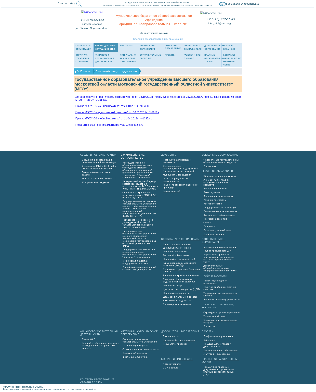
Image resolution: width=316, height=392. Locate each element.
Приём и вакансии (229, 47)
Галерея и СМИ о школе (192, 56)
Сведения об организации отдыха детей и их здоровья (179, 280)
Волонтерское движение (177, 304)
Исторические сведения (95, 182)
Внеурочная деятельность (218, 196)
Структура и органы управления (221, 312)
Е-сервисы (209, 226)
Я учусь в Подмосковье (217, 354)
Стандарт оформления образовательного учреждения (140, 340)
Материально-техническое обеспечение (128, 58)
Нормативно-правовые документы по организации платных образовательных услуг (218, 258)
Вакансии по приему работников (221, 299)
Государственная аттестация (220, 207)
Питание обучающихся (135, 345)
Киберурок (209, 340)
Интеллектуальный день (217, 230)
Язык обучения (211, 192)
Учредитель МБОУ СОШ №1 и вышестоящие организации (99, 167)
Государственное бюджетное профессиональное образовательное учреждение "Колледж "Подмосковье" (139, 253)
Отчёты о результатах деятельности (175, 179)
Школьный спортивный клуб (179, 259)
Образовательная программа (220, 176)
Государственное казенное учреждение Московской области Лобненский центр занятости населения (137, 223)
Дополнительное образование (213, 47)
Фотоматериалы (172, 364)
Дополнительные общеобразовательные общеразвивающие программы (220, 268)
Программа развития (215, 219)
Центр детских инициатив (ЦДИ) (181, 289)
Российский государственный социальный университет (139, 268)
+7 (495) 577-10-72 (221, 19)
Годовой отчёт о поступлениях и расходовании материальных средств (100, 345)
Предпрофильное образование (220, 350)
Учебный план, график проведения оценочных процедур (216, 182)
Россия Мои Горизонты (176, 255)
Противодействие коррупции (179, 340)
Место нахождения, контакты (98, 178)
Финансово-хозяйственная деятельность (104, 58)
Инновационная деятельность (220, 211)
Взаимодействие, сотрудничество (105, 47)
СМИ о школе (170, 368)
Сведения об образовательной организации (158, 39)
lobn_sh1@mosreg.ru (221, 23)
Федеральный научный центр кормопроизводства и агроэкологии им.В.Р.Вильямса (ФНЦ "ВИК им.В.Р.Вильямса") (140, 185)
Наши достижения (213, 234)
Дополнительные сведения (150, 56)
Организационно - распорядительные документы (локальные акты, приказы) (180, 168)
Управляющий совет (214, 316)
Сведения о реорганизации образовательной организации (99, 161)
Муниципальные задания (177, 175)
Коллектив (209, 326)
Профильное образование (218, 336)
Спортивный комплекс (135, 353)
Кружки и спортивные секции (220, 247)
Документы (126, 46)
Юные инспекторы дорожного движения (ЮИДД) (179, 264)
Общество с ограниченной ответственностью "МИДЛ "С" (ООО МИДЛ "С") (139, 195)
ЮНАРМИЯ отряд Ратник (177, 300)
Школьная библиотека (134, 357)
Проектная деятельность (177, 244)
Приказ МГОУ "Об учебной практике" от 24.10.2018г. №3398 (112, 106)
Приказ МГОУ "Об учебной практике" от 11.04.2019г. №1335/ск (113, 118)
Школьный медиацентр (176, 293)
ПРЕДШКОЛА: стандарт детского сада (217, 345)
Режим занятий (171, 191)
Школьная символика (175, 251)
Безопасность (171, 336)
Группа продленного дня (217, 251)
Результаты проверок (175, 344)
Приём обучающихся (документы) (215, 281)
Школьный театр (172, 285)
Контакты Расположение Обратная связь (232, 60)
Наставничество (212, 203)
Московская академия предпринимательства (135, 262)
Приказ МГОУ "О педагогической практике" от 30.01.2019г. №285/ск (117, 112)
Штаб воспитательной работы (180, 297)
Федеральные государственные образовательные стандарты (221, 161)
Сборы (207, 222)
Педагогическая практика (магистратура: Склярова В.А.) (109, 124)
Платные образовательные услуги (213, 58)
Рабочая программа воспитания (181, 275)
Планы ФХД (88, 339)
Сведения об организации (83, 47)
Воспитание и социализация (193, 47)
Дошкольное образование (148, 47)
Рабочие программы (214, 200)
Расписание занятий (215, 188)
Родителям (209, 166)
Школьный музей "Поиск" (177, 248)
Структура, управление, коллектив (83, 58)
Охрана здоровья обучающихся (140, 349)
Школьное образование (173, 47)
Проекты (170, 55)
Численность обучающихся (219, 215)
